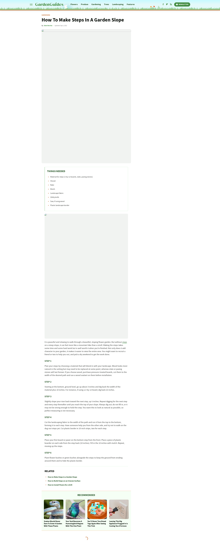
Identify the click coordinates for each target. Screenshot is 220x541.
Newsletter (183, 4)
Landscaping (118, 4)
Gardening (96, 4)
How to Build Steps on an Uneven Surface (64, 481)
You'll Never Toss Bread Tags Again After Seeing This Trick (96, 523)
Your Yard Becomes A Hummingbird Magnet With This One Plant (74, 523)
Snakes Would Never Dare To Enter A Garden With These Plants (53, 523)
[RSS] (171, 4)
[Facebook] (163, 4)
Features (131, 4)
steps (124, 342)
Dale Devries (48, 26)
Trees (106, 4)
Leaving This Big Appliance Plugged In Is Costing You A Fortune (118, 523)
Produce (84, 4)
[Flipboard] (167, 4)
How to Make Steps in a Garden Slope (62, 477)
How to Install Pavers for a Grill (60, 485)
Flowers (74, 4)
